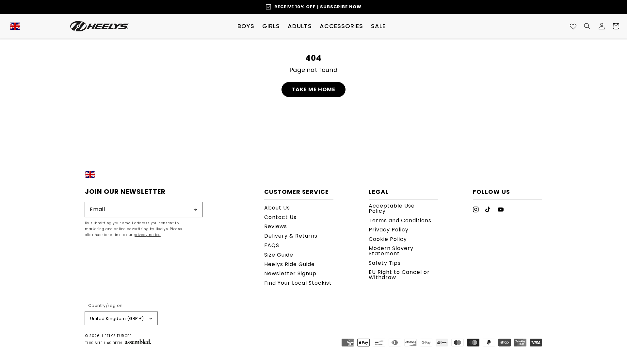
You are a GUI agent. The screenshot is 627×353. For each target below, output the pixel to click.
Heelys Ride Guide (289, 264)
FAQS (271, 245)
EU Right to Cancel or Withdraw (399, 274)
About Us (277, 208)
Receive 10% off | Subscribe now (318, 7)
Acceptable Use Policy (392, 209)
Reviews (275, 226)
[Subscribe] (195, 209)
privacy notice (147, 234)
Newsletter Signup (290, 273)
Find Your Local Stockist (298, 283)
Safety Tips (385, 263)
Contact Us (280, 217)
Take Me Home (313, 89)
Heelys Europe (117, 335)
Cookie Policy (388, 239)
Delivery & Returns (290, 236)
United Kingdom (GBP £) (117, 318)
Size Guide (278, 255)
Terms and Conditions (400, 220)
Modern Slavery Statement (391, 250)
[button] (245, 26)
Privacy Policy (389, 229)
